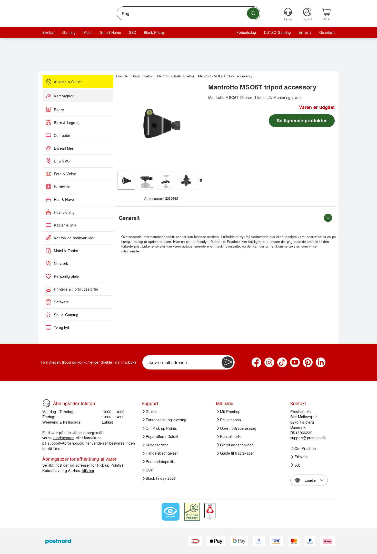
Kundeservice (157, 444)
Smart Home (110, 32)
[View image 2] (146, 181)
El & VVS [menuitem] (62, 160)
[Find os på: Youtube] (295, 362)
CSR (150, 470)
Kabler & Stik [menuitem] (65, 225)
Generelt (129, 217)
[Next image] (194, 126)
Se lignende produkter (302, 120)
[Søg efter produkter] (253, 13)
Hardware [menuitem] (62, 186)
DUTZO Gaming (277, 32)
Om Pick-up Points (161, 428)
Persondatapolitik (160, 461)
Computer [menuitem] (62, 135)
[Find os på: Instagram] (269, 362)
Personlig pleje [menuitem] (66, 276)
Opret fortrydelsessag (238, 428)
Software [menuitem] (61, 301)
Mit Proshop (230, 411)
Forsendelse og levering (166, 419)
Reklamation (230, 419)
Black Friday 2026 (161, 478)
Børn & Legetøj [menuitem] (66, 122)
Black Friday (154, 32)
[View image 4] (186, 181)
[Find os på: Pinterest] (307, 362)
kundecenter (63, 437)
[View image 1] (126, 181)
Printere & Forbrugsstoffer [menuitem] (76, 289)
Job (297, 465)
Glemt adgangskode (237, 444)
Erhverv (305, 32)
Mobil (87, 32)
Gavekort (327, 32)
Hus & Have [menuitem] (64, 199)
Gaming (68, 32)
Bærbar (48, 32)
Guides (151, 411)
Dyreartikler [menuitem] (63, 148)
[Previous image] (124, 126)
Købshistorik (230, 436)
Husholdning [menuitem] (64, 212)
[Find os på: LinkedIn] (320, 362)
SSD (132, 32)
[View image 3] (166, 181)
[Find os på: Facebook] (256, 362)
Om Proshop (305, 448)
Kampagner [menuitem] (64, 95)
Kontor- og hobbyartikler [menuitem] (74, 237)
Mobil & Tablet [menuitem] (66, 250)
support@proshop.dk (65, 443)
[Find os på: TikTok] (282, 362)
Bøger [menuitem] (59, 109)
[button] (159, 125)
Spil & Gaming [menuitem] (66, 314)
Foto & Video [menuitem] (65, 173)
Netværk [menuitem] (61, 263)
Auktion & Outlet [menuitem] (68, 81)
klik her (88, 470)
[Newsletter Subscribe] (227, 362)
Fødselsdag (246, 32)
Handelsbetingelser (162, 453)
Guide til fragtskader (237, 453)
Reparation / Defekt (162, 436)
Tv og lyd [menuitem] (61, 327)
